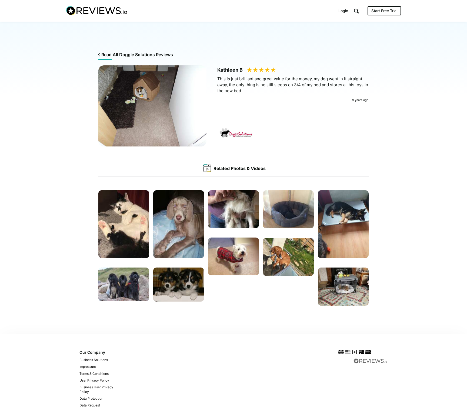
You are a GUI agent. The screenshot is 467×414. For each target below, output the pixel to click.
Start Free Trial (384, 10)
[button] (356, 11)
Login (343, 10)
